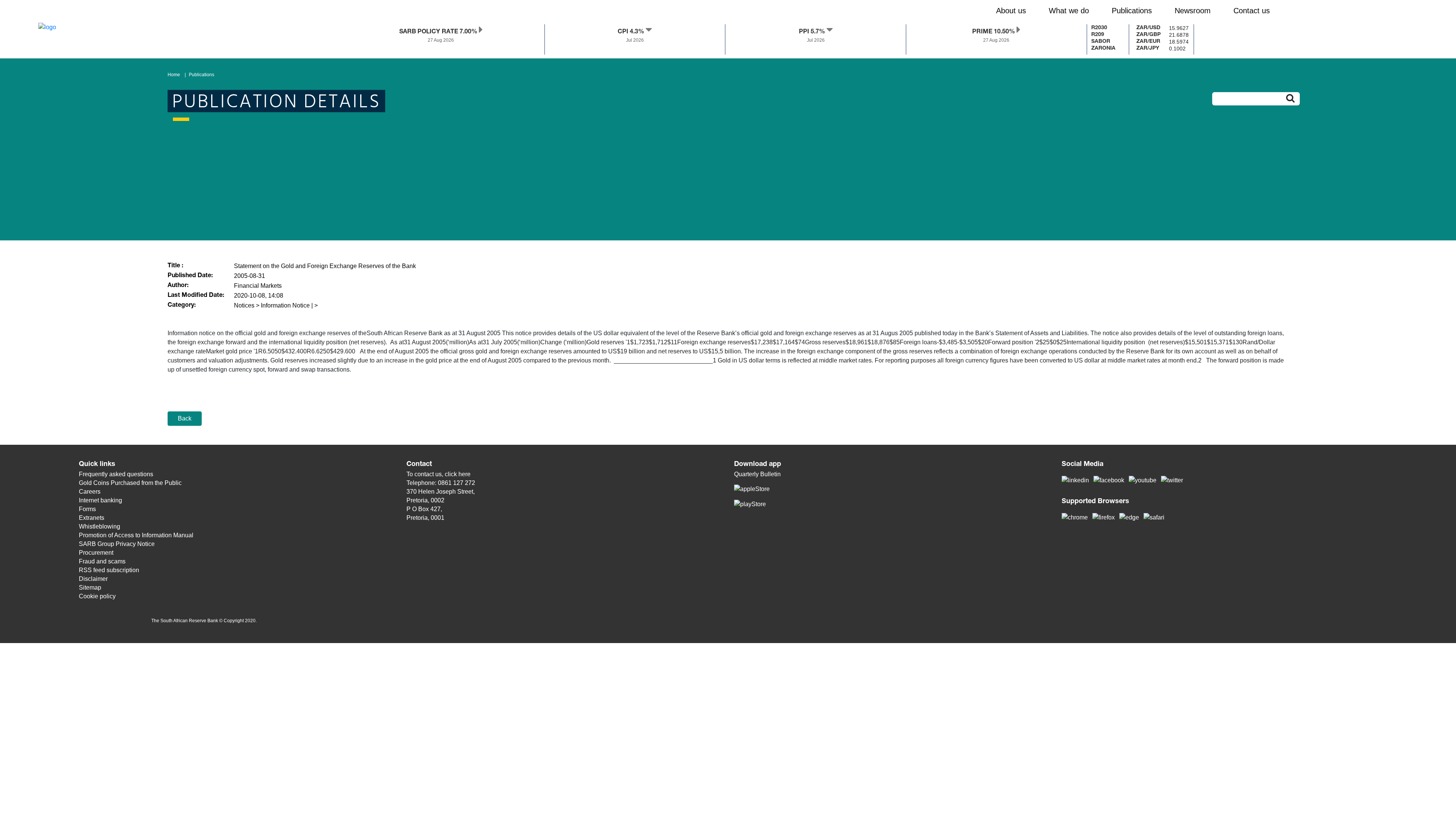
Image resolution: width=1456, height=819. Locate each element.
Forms (87, 509)
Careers (89, 491)
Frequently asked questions (116, 474)
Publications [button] (1132, 10)
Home (174, 74)
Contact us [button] (1251, 10)
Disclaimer (93, 579)
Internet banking (100, 500)
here (464, 474)
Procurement (96, 552)
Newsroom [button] (1193, 10)
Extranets (91, 518)
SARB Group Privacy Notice (117, 544)
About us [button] (1011, 10)
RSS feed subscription (109, 570)
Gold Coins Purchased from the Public (130, 483)
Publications (201, 74)
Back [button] (184, 418)
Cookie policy (97, 596)
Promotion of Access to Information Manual (136, 535)
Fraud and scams (102, 561)
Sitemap (90, 587)
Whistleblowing (99, 526)
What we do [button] (1069, 10)
